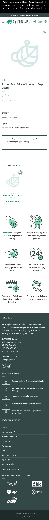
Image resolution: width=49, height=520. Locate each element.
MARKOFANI (28, 517)
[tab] (24, 113)
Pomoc (4, 427)
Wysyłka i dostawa (9, 118)
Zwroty (5, 450)
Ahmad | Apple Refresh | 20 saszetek (12, 196)
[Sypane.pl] (18, 22)
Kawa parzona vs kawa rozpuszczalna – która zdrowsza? (28, 411)
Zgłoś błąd (6, 460)
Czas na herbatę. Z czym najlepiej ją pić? (28, 381)
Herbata (4, 80)
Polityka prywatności (10, 469)
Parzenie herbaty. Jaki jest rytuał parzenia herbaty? (28, 389)
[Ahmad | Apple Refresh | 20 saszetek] (12, 180)
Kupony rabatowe (9, 455)
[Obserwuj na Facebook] (4, 366)
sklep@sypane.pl (8, 360)
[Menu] (3, 22)
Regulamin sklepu (9, 464)
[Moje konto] (40, 21)
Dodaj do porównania (9, 101)
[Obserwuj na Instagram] (9, 366)
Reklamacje (6, 446)
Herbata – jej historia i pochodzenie (26, 396)
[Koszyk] (45, 22)
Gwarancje (6, 441)
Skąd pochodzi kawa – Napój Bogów (26, 403)
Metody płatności (9, 432)
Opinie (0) (5, 113)
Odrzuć (24, 11)
